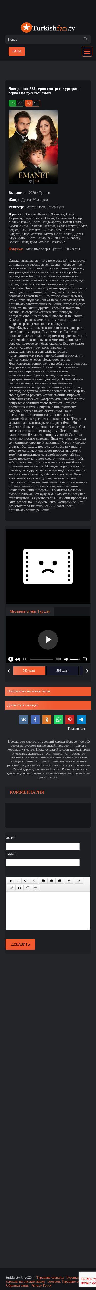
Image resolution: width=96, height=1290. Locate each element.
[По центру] (51, 881)
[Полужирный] (11, 881)
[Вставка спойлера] (36, 887)
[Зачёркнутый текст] (34, 881)
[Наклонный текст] (18, 881)
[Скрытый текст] (11, 887)
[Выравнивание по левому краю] (43, 881)
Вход (16, 51)
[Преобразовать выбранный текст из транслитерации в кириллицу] (27, 887)
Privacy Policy (41, 1285)
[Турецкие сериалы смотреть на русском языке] (48, 28)
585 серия (29, 670)
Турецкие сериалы (50, 1277)
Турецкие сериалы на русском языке (43, 1279)
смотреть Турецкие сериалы (68, 1281)
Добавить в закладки (22, 705)
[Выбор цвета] (79, 881)
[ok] (86, 39)
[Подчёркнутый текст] (25, 881)
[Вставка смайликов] (69, 881)
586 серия (62, 670)
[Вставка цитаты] (19, 887)
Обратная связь (17, 1285)
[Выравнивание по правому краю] (59, 881)
